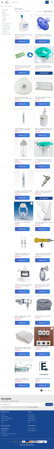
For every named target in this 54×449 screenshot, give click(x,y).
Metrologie (4, 13)
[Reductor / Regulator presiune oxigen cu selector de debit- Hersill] (23, 305)
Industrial (4, 16)
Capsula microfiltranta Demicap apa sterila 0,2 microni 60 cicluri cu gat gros (23, 285)
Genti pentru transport (6, 32)
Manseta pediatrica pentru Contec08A (43, 316)
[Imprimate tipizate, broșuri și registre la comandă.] (44, 367)
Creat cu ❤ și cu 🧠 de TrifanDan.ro (26, 444)
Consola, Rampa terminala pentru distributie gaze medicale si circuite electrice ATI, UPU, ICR (22, 379)
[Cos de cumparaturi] (52, 2)
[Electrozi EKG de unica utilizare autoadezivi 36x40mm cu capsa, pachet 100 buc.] (23, 86)
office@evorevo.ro (33, 430)
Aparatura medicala (5, 15)
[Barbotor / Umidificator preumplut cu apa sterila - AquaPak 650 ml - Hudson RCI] (44, 117)
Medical (3, 12)
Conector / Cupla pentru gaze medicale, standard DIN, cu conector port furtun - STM (43, 191)
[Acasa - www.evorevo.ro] (6, 2)
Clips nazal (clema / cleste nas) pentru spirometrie (22, 223)
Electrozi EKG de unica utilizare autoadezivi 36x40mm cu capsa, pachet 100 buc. (23, 98)
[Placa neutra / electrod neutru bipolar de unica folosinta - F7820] (44, 86)
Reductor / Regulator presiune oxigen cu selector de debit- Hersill (23, 316)
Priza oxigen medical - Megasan (41, 347)
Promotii (3, 21)
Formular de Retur (31, 420)
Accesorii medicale (5, 25)
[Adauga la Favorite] (31, 16)
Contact (2, 422)
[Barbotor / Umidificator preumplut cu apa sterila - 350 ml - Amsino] (23, 23)
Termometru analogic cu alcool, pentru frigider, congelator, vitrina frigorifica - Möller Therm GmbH (23, 129)
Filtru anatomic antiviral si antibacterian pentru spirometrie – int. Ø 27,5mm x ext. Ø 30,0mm (43, 35)
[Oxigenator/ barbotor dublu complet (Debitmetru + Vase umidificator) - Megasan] (23, 242)
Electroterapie (4, 31)
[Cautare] (47, 2)
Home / (3, 6)
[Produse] (2, 2)
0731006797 (32, 428)
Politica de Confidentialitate (33, 407)
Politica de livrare (4, 420)
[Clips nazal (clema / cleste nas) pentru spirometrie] (23, 211)
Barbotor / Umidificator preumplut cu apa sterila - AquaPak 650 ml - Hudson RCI (43, 129)
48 (48, 390)
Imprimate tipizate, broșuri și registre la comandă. (43, 379)
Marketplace (4, 20)
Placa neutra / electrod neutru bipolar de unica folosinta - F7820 (43, 98)
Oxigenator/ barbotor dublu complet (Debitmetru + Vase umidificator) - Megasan (22, 254)
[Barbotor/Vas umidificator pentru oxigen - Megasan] (23, 148)
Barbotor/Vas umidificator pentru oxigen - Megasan (23, 160)
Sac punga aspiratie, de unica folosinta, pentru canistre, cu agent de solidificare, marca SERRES (43, 66)
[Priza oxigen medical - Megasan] (44, 336)
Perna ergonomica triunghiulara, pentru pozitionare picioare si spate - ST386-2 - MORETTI (23, 348)
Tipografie (4, 18)
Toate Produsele (8, 6)
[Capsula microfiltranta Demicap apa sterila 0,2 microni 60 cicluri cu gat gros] (23, 273)
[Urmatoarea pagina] (51, 390)
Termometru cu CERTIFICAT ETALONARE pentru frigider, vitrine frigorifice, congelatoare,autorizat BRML (23, 191)
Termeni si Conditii (4, 416)
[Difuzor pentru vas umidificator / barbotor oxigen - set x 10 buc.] (44, 211)
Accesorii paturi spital (6, 26)
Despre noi (3, 414)
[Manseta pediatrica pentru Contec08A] (44, 305)
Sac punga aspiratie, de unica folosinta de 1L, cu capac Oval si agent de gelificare (43, 160)
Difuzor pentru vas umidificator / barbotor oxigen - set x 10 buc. (43, 223)
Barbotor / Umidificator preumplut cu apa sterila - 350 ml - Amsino (23, 35)
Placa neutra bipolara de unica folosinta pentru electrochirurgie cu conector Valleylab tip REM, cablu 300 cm (23, 66)
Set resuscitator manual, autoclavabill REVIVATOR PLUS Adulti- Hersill (42, 285)
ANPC (29, 422)
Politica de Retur (31, 416)
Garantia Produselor (32, 418)
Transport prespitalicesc (6, 34)
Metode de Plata (31, 414)
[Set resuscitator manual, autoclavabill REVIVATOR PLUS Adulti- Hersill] (44, 273)
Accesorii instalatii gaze (6, 23)
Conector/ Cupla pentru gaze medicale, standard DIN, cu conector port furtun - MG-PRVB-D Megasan (43, 254)
